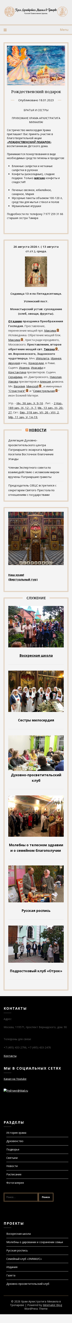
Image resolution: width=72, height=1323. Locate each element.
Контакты (10, 1056)
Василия (19, 386)
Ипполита (42, 358)
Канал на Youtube (15, 1079)
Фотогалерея (15, 1182)
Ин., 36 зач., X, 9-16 (30, 403)
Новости (37, 430)
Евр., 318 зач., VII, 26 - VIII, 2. (39, 412)
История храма (16, 1132)
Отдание (15, 321)
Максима (50, 330)
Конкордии (36, 363)
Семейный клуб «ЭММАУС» (24, 1259)
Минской (32, 386)
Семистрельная (44, 391)
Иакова (13, 381)
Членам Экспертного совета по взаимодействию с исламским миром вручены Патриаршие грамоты (33, 472)
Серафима (15, 377)
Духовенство (14, 1141)
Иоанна (24, 367)
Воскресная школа (18, 1233)
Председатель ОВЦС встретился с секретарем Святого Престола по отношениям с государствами (32, 490)
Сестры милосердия (36, 720)
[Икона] (36, 286)
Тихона (49, 349)
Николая (55, 377)
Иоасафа (37, 367)
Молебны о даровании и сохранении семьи (34, 1242)
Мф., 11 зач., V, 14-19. (23, 417)
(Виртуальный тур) (23, 579)
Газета (10, 1275)
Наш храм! (16, 575)
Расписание (14, 1174)
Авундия (14, 363)
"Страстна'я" (16, 391)
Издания (11, 1267)
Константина (17, 372)
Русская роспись (17, 1250)
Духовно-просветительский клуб (27, 1284)
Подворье (12, 1149)
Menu (64, 30)
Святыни (12, 1158)
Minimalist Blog (52, 1305)
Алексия (45, 381)
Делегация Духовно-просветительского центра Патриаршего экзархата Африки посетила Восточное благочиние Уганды (31, 449)
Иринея (56, 358)
